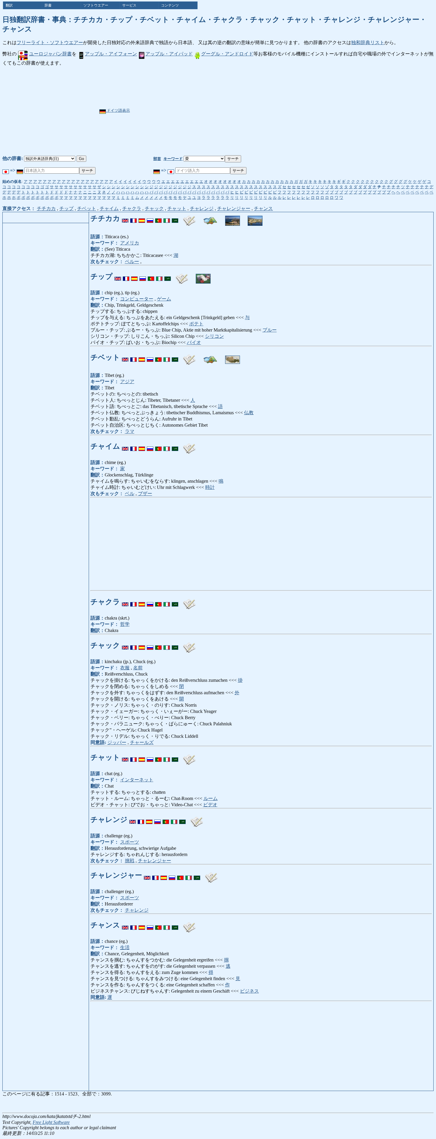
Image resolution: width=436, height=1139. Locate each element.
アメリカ (129, 242)
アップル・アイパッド (169, 53)
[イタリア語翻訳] (166, 218)
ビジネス (249, 991)
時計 (210, 487)
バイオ (194, 342)
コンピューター (136, 298)
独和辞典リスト (367, 42)
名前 (138, 667)
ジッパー (116, 742)
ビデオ (210, 804)
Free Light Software (51, 1122)
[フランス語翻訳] (133, 218)
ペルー (132, 261)
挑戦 (129, 860)
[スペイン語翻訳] (142, 218)
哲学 (125, 624)
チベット (86, 208)
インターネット (136, 779)
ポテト (196, 323)
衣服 (125, 667)
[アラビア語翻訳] (175, 218)
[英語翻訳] (125, 218)
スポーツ (129, 841)
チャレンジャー (233, 208)
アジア (127, 381)
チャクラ (131, 208)
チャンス (263, 208)
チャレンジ (202, 208)
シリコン (214, 336)
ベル (129, 493)
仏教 (249, 412)
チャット (176, 208)
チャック (154, 208)
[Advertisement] (236, 110)
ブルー (269, 329)
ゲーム (164, 298)
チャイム (109, 208)
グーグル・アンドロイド (227, 53)
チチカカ (46, 208)
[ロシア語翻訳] (150, 218)
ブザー (145, 493)
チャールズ (142, 742)
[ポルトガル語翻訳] (158, 218)
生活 (125, 947)
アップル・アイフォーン (111, 53)
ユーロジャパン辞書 (50, 53)
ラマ (129, 431)
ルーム (210, 798)
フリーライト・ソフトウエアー (50, 42)
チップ (66, 208)
